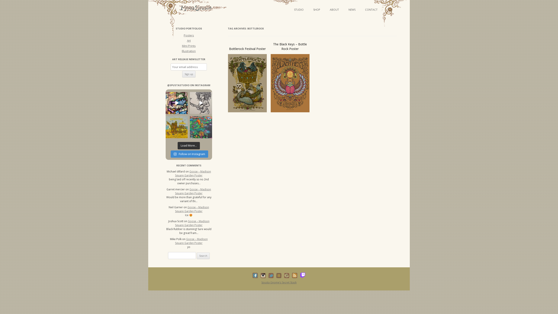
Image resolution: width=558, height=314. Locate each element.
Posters (189, 35)
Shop (316, 10)
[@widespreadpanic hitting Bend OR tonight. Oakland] (177, 127)
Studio (299, 10)
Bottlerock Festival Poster (247, 49)
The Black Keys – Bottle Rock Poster (290, 46)
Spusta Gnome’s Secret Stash (279, 282)
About (334, 10)
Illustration (189, 51)
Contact (371, 10)
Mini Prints (189, 46)
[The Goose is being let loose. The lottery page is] (201, 127)
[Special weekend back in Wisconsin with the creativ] (177, 103)
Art (189, 41)
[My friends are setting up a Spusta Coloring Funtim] (201, 103)
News (352, 10)
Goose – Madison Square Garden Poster (193, 173)
